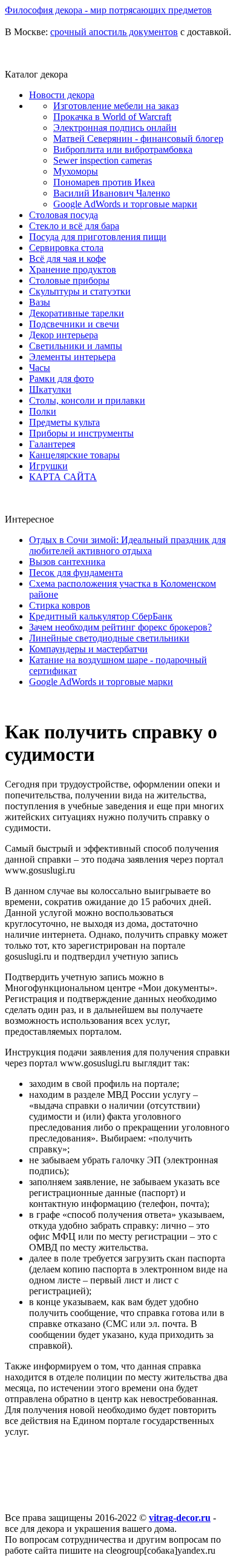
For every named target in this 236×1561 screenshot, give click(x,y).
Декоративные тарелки (76, 313)
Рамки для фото (61, 378)
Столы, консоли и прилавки (87, 400)
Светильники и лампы (75, 346)
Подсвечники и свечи (74, 324)
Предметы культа (64, 422)
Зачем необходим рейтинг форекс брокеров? (120, 627)
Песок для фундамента (76, 572)
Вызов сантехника (67, 562)
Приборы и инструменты (81, 433)
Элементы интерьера (72, 357)
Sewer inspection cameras (102, 160)
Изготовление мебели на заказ (116, 106)
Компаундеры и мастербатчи (88, 649)
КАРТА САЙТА (63, 477)
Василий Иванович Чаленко (111, 193)
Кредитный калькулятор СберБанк (100, 616)
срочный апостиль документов (114, 32)
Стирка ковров (59, 605)
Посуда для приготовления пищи (97, 237)
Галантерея (52, 444)
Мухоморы (75, 171)
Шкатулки (50, 389)
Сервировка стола (66, 247)
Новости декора (61, 95)
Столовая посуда (63, 215)
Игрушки (48, 466)
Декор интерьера (63, 335)
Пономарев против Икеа (104, 182)
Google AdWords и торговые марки (125, 204)
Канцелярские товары (74, 455)
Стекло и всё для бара (74, 226)
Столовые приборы (69, 280)
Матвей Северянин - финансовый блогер (138, 138)
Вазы (39, 302)
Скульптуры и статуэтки (80, 291)
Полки (42, 411)
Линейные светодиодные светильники (109, 638)
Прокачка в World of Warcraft (112, 117)
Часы (39, 368)
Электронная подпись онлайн (115, 127)
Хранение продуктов (72, 269)
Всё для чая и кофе (67, 258)
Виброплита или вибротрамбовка (122, 149)
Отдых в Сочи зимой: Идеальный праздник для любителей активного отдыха (127, 545)
